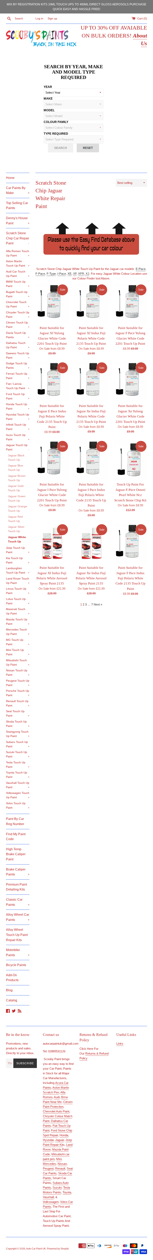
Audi (57, 1097)
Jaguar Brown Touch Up (17, 478)
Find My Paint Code (16, 836)
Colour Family (56, 122)
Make (48, 98)
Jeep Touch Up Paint (17, 550)
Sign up (52, 18)
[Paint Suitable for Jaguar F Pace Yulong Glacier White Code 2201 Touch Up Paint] (130, 303)
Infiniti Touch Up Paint (17, 427)
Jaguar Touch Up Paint (17, 447)
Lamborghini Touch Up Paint (17, 570)
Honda (64, 1135)
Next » (98, 604)
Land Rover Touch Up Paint (17, 580)
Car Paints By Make (17, 190)
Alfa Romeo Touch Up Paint (17, 253)
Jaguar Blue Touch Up (15, 467)
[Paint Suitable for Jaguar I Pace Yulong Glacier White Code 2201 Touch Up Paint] (52, 460)
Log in (39, 18)
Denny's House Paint (17, 220)
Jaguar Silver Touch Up (16, 529)
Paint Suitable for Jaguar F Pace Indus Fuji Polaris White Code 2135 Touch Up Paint (130, 578)
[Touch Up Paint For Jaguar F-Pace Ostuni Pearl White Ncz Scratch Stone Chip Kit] (130, 460)
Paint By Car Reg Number (15, 821)
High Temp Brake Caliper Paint (16, 854)
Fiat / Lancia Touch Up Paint (17, 386)
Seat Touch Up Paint (17, 713)
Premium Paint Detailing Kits (16, 887)
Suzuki (57, 1187)
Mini (59, 1159)
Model (49, 110)
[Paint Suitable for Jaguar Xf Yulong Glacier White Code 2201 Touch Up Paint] (52, 303)
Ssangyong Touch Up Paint (17, 734)
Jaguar (59, 1140)
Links (119, 1043)
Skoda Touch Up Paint (17, 723)
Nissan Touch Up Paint (17, 672)
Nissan (62, 1163)
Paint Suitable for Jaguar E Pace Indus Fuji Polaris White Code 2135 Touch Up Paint (52, 416)
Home (10, 177)
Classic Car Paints (17, 902)
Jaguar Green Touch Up (17, 498)
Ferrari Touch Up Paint (17, 376)
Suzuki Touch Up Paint (17, 754)
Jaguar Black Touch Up (16, 457)
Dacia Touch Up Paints (17, 335)
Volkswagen (51, 1201)
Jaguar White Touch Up (17, 539)
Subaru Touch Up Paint (17, 744)
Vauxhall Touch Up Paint (17, 785)
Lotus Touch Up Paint (17, 601)
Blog (9, 990)
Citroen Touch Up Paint (17, 324)
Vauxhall (48, 1197)
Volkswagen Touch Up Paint (17, 795)
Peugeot (48, 1168)
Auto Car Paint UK (36, 1248)
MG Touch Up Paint (17, 642)
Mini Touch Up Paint (17, 652)
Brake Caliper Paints (17, 872)
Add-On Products (12, 977)
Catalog (11, 1000)
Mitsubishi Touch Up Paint (17, 662)
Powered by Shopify (58, 1248)
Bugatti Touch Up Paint (17, 294)
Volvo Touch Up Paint (17, 805)
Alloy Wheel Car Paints (17, 917)
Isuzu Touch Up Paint (17, 437)
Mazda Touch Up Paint (17, 621)
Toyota (67, 1192)
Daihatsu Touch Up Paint (17, 345)
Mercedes (49, 1163)
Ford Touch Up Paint (17, 396)
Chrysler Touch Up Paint (17, 314)
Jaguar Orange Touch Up (17, 508)
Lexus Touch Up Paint (17, 591)
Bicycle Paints (16, 965)
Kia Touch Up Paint (17, 560)
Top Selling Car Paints (17, 205)
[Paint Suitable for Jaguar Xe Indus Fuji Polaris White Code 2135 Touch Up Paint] (91, 381)
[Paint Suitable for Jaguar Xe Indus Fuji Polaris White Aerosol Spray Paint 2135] (91, 543)
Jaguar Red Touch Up (15, 519)
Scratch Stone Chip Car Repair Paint (17, 238)
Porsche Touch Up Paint (17, 693)
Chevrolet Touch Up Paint (17, 304)
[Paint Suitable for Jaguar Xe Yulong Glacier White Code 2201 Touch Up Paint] (130, 381)
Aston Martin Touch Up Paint (17, 263)
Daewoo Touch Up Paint (17, 355)
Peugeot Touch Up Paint (17, 683)
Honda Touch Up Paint (17, 406)
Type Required (56, 133)
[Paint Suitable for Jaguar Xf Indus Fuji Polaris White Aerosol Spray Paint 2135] (52, 543)
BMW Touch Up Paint (17, 284)
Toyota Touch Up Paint (17, 774)
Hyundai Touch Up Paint (17, 416)
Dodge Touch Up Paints (17, 365)
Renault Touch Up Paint (17, 703)
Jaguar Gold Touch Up (16, 488)
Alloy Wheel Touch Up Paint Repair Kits (17, 934)
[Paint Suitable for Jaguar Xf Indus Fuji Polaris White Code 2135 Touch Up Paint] (91, 303)
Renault (60, 1168)
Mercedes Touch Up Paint (17, 631)
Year (48, 86)
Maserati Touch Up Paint (17, 611)
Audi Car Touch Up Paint (17, 273)
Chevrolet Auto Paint (56, 1111)
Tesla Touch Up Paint (17, 764)
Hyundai (48, 1140)
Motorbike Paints (17, 952)
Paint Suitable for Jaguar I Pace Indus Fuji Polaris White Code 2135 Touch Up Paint (91, 495)
